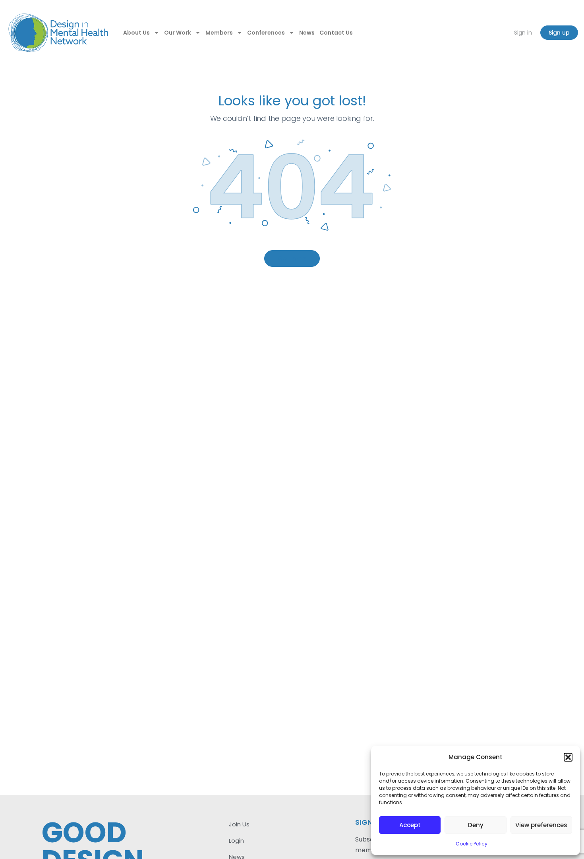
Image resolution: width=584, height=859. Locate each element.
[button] (568, 757)
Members (219, 33)
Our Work (177, 33)
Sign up (559, 33)
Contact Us (336, 33)
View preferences (541, 825)
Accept (410, 825)
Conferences (266, 33)
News (307, 33)
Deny (475, 825)
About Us (136, 33)
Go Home (292, 258)
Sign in (523, 33)
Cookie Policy (471, 843)
